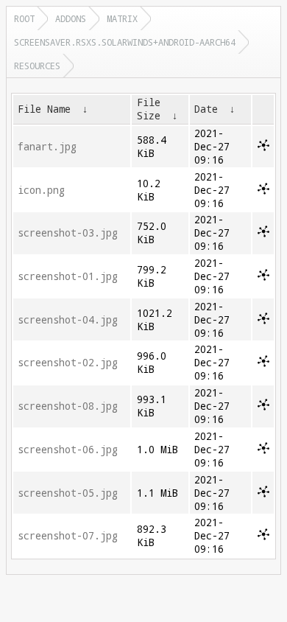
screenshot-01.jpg (68, 276)
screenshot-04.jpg (68, 319)
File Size (148, 109)
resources (37, 65)
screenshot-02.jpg (68, 362)
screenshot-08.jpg (68, 406)
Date (206, 109)
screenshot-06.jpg (68, 449)
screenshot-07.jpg (68, 535)
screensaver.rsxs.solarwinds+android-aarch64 (124, 42)
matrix (122, 18)
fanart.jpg (47, 146)
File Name (44, 109)
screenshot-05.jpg (68, 493)
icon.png (41, 190)
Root (24, 18)
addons (70, 18)
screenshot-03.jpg (68, 233)
